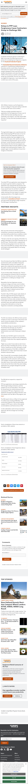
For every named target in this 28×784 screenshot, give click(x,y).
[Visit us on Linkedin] (8, 749)
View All (17, 696)
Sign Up (4, 743)
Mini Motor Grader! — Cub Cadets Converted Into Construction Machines (8, 631)
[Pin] (21, 485)
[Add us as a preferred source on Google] (8, 485)
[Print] (4, 485)
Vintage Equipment (6, 628)
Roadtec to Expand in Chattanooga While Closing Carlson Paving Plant (8, 503)
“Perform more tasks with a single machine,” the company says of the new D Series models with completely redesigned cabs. (13, 612)
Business (4, 23)
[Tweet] (18, 485)
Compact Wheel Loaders (7, 600)
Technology (4, 618)
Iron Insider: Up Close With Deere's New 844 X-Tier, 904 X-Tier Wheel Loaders (9, 651)
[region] (14, 773)
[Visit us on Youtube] (11, 749)
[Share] (11, 485)
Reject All (14, 777)
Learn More (7, 679)
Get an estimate (9, 176)
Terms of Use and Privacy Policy (20, 16)
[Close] (25, 764)
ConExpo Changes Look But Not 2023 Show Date (9, 530)
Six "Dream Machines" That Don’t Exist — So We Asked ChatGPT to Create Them (10, 621)
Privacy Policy (21, 17)
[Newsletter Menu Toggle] (26, 2)
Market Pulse (4, 638)
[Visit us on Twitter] (5, 749)
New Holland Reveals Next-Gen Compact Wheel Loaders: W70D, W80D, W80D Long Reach (13, 605)
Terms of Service (3, 18)
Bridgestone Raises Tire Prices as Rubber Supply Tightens (9, 511)
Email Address (5, 552)
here (2, 396)
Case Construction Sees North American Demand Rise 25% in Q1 (9, 522)
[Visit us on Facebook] (2, 749)
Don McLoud (8, 33)
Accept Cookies (14, 781)
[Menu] (2, 2)
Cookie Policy (15, 771)
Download (7, 696)
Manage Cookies (14, 774)
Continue (7, 559)
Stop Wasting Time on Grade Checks (8, 212)
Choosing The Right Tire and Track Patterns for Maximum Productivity (8, 223)
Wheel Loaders (5, 648)
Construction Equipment (7, 518)
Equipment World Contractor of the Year (13, 665)
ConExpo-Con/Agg (5, 528)
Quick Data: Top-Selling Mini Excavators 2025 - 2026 (8, 640)
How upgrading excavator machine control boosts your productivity (14, 691)
